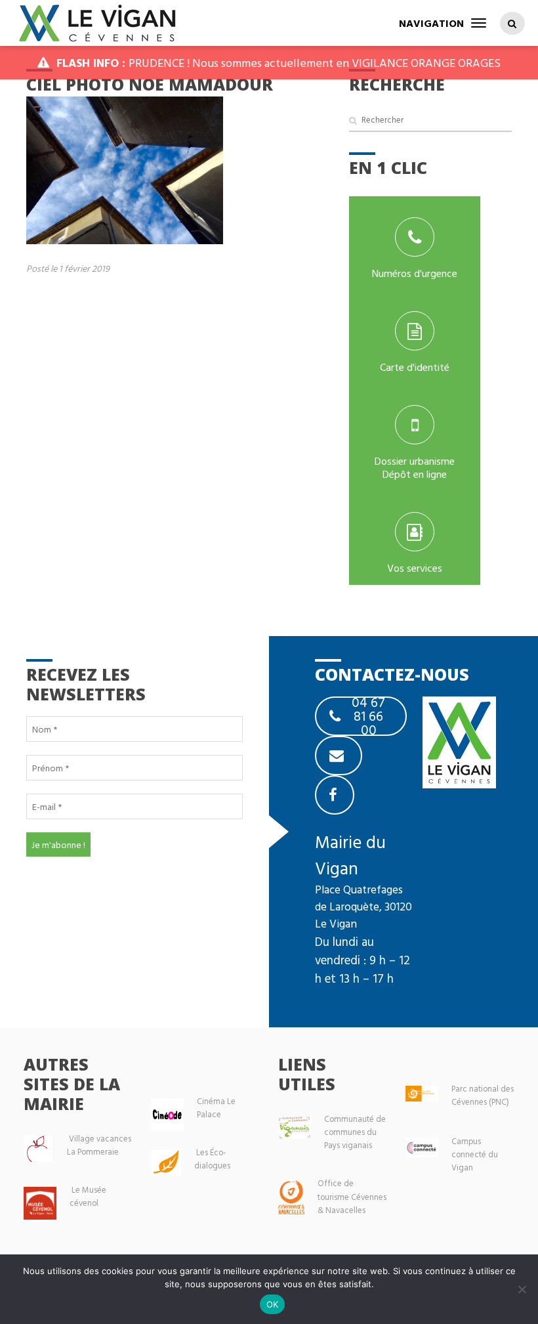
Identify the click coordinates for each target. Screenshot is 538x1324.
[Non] (521, 1289)
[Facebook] (334, 795)
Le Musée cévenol (88, 1196)
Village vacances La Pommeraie (99, 1145)
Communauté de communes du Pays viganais (355, 1132)
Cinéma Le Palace (216, 1108)
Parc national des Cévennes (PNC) (482, 1095)
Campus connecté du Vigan (474, 1154)
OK (272, 1304)
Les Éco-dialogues (212, 1159)
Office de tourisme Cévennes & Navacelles (352, 1196)
